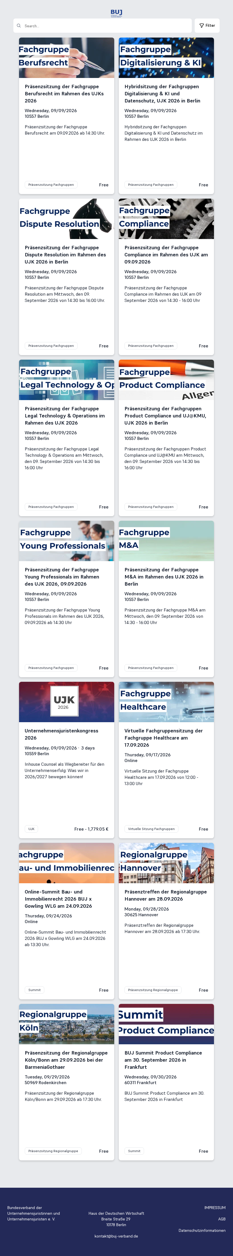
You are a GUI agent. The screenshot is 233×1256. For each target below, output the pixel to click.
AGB (222, 1219)
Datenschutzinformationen (202, 1230)
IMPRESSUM (215, 1207)
